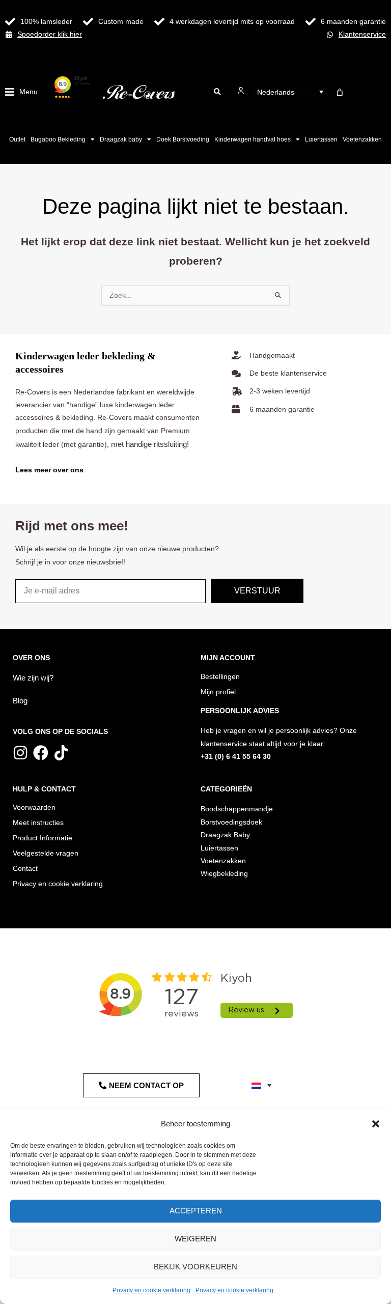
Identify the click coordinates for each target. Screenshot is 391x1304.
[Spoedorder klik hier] (8, 34)
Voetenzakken (362, 139)
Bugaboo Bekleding (58, 139)
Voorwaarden (34, 807)
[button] (376, 1124)
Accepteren (196, 1210)
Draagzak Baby (225, 835)
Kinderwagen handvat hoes (252, 139)
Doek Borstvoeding (182, 139)
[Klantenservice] (329, 34)
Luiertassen (321, 139)
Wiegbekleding (224, 873)
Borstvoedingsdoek (231, 822)
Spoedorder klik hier (49, 34)
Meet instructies (38, 823)
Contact (25, 868)
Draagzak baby (121, 139)
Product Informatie (42, 838)
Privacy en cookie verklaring (151, 1290)
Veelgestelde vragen (45, 853)
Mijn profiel (218, 692)
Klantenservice (362, 34)
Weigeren (195, 1238)
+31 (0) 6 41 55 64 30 (236, 756)
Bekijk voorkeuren (195, 1266)
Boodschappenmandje (237, 809)
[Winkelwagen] (339, 92)
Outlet (17, 139)
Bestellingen (220, 677)
